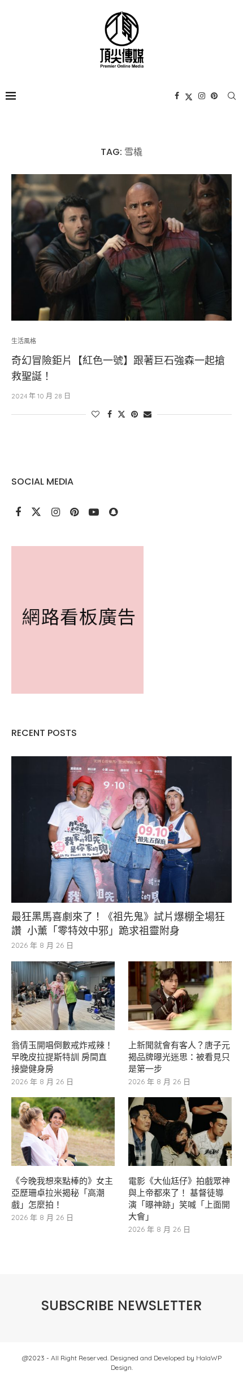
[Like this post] (95, 414)
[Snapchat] (113, 513)
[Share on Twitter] (121, 414)
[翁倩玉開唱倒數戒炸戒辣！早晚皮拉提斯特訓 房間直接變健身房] (63, 995)
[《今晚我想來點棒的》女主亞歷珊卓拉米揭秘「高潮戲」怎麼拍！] (63, 1131)
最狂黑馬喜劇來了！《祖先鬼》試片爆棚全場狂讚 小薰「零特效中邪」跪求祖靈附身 (118, 924)
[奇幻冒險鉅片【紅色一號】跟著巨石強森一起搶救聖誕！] (121, 247)
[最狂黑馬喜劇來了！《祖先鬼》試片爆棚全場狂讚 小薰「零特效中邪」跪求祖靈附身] (121, 829)
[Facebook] (177, 95)
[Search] (231, 95)
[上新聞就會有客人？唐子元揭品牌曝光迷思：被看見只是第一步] (180, 995)
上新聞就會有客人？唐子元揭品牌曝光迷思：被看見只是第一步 (179, 1057)
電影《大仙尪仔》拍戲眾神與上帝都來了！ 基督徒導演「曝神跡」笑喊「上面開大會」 (179, 1198)
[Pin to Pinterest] (134, 414)
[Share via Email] (147, 414)
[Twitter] (189, 95)
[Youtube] (95, 513)
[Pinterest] (214, 95)
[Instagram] (201, 95)
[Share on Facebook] (109, 414)
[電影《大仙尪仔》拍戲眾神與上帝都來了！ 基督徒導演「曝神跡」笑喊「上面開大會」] (180, 1131)
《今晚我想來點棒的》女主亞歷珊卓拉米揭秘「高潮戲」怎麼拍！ (62, 1192)
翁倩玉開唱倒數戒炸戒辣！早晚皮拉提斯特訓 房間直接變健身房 (62, 1057)
